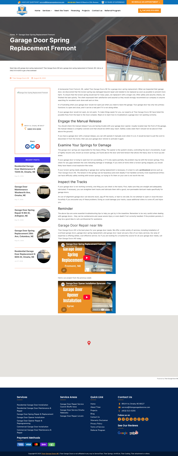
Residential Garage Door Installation (32, 405)
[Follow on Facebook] (119, 419)
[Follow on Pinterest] (139, 419)
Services (46, 10)
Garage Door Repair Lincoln (72, 416)
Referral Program (113, 10)
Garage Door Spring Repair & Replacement (35, 414)
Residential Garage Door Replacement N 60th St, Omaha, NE (25, 254)
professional (144, 170)
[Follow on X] (131, 419)
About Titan (95, 407)
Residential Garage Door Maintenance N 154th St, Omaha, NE (25, 169)
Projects (86, 10)
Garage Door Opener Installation (31, 417)
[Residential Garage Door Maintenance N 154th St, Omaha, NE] (43, 169)
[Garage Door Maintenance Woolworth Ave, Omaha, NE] (43, 190)
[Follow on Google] (146, 419)
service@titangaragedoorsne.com (52, 2)
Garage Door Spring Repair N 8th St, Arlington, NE (25, 213)
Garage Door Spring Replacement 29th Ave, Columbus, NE (25, 233)
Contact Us (95, 417)
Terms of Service (97, 427)
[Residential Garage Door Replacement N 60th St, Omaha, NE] (43, 254)
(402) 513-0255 (34, 129)
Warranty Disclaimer (99, 420)
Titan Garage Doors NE (171, 378)
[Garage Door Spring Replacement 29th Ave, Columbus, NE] (43, 234)
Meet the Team (62, 10)
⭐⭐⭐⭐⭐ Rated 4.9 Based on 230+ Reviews (82, 2)
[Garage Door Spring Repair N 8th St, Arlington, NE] (43, 213)
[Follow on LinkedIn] (135, 419)
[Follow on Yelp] (142, 419)
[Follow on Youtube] (127, 419)
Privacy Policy (96, 423)
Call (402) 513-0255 (150, 10)
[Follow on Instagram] (123, 419)
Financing (75, 10)
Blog (92, 413)
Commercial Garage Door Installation (32, 426)
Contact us (97, 10)
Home (37, 10)
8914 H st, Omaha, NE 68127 (34, 126)
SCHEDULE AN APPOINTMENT (145, 2)
